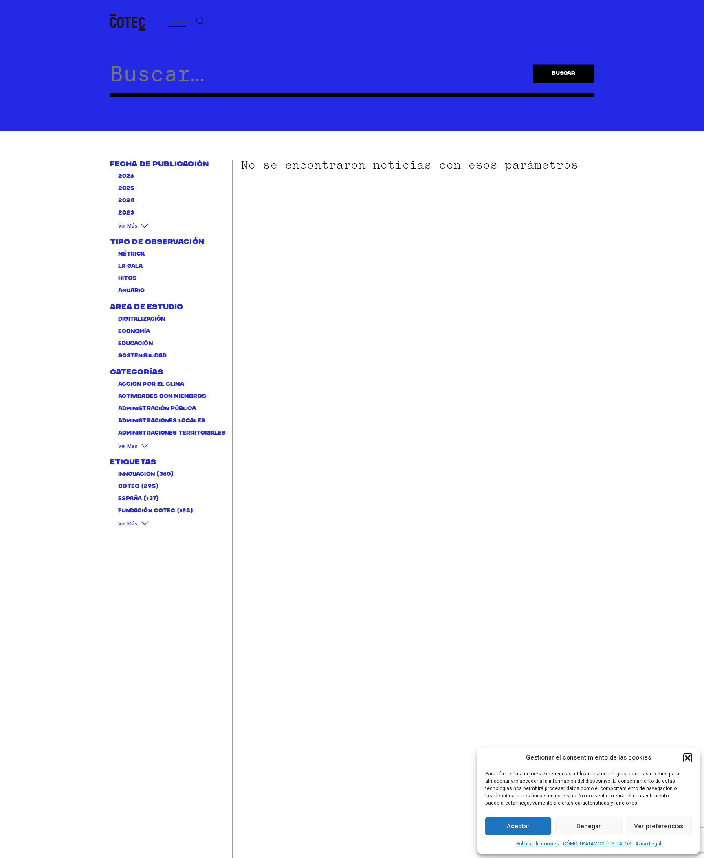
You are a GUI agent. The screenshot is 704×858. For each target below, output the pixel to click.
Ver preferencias (658, 826)
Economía (134, 331)
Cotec (128, 486)
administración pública (157, 408)
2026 (126, 176)
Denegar (588, 826)
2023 (126, 213)
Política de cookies (537, 843)
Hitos (127, 278)
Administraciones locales (161, 421)
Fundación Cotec (146, 511)
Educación (135, 343)
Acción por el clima (151, 384)
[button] (688, 758)
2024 (126, 201)
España (130, 498)
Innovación (136, 474)
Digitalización (141, 319)
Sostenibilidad (142, 356)
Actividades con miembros (162, 396)
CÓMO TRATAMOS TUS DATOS (597, 843)
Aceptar (518, 826)
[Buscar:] (318, 79)
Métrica (131, 254)
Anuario (131, 290)
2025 (126, 188)
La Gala (130, 266)
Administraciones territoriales (172, 433)
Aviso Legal (648, 843)
